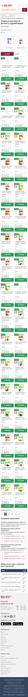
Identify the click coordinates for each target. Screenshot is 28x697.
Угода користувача (5, 647)
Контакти (3, 643)
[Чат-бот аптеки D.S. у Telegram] (11, 616)
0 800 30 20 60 (7, 604)
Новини (2, 636)
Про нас (3, 632)
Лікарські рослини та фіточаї (8, 16)
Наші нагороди (4, 634)
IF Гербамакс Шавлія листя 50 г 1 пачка (14, 536)
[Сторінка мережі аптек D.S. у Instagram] (5, 616)
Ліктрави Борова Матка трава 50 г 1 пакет (15, 558)
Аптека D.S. (3, 15)
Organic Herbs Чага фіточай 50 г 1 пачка (14, 556)
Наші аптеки (4, 660)
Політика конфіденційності (7, 645)
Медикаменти (12, 15)
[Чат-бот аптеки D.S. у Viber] (14, 616)
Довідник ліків (4, 673)
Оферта (3, 649)
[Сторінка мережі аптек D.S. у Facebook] (2, 616)
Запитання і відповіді (6, 668)
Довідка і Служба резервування (8, 664)
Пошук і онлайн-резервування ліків (9, 658)
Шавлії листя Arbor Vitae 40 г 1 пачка (13, 541)
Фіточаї (3, 32)
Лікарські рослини (6, 30)
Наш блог (3, 656)
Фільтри (7, 54)
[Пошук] (24, 10)
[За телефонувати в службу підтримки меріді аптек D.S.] (20, 6)
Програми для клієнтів (6, 662)
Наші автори (4, 641)
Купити (8, 78)
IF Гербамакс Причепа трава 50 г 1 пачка (14, 538)
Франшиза (3, 638)
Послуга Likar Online (6, 672)
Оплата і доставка (5, 670)
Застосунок (3, 666)
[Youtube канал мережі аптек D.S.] (8, 616)
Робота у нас (4, 640)
